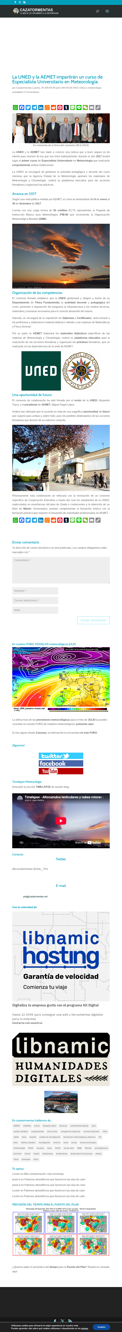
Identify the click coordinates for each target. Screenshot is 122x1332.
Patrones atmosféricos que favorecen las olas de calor (54, 1179)
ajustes (84, 1328)
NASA (30, 1148)
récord (27, 1154)
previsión (17, 1154)
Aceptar (101, 1327)
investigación (44, 1143)
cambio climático (21, 1131)
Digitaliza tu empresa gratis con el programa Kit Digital (55, 1005)
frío (100, 1137)
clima (105, 1131)
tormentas (26, 1159)
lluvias (74, 1143)
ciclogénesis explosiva (70, 1131)
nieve (49, 1148)
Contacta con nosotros (27, 1022)
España (33, 1137)
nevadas (40, 1148)
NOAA (58, 1148)
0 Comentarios (31, 92)
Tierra (16, 1159)
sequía (36, 1154)
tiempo (99, 1154)
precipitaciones (101, 1148)
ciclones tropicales (91, 1131)
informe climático (28, 1143)
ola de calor (69, 1148)
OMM (79, 1148)
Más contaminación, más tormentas (44, 1174)
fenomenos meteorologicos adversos (79, 1137)
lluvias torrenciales (88, 1143)
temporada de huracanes (81, 1154)
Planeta (88, 1148)
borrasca (63, 1126)
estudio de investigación (49, 1137)
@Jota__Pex (40, 869)
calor (94, 1126)
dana (24, 1137)
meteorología (19, 1148)
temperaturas (62, 1154)
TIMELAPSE (43, 787)
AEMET (17, 1126)
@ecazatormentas (22, 869)
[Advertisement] (61, 50)
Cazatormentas (24, 87)
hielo (16, 1143)
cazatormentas (37, 1131)
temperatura (47, 1154)
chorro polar (52, 1131)
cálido (16, 1137)
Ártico (36, 1159)
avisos (37, 1126)
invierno (56, 1143)
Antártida (27, 1126)
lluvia (66, 1143)
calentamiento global (79, 1126)
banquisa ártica (49, 1126)
